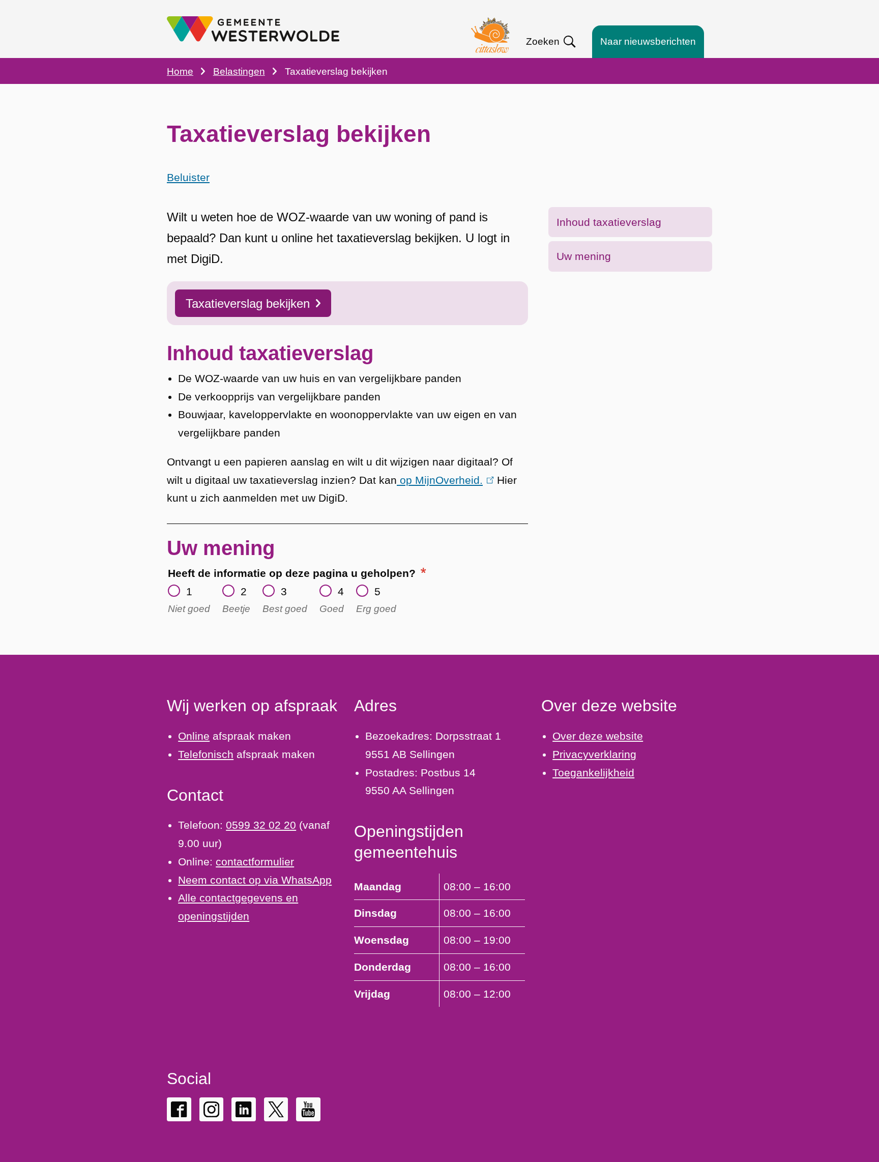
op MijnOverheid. (443, 480)
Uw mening (583, 256)
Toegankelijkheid (593, 772)
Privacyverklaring (594, 754)
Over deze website (597, 736)
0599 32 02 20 (261, 825)
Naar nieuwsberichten (648, 41)
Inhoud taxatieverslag (608, 222)
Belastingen (239, 71)
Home (180, 71)
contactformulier (255, 861)
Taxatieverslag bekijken (248, 303)
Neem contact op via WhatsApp (255, 880)
